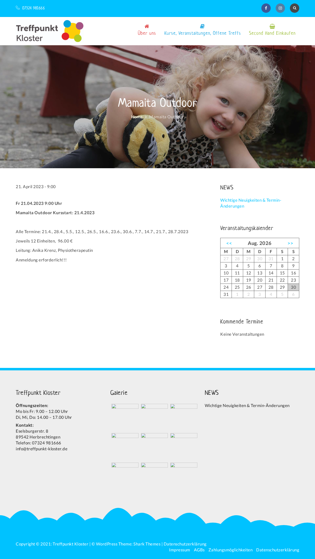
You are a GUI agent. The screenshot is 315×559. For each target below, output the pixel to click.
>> (290, 243)
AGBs (199, 549)
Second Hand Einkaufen (272, 33)
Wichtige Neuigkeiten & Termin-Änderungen (247, 405)
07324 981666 (33, 8)
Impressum (179, 549)
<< (229, 243)
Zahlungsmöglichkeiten (230, 549)
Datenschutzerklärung (185, 543)
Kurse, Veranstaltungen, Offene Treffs (202, 33)
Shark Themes (147, 543)
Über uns (147, 33)
